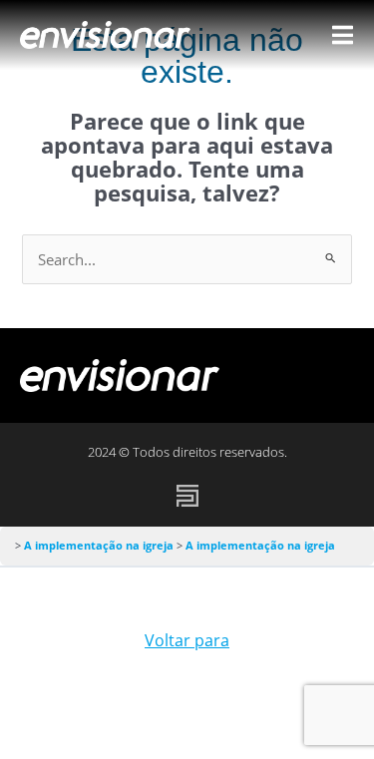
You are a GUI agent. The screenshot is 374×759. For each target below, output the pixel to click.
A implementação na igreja (100, 545)
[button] (331, 375)
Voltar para (187, 640)
